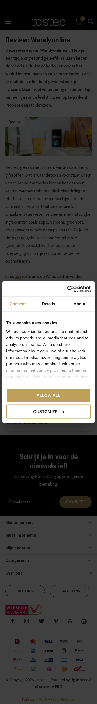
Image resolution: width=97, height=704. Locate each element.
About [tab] (79, 303)
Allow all (49, 395)
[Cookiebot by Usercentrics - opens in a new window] (68, 288)
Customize (45, 411)
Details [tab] (48, 303)
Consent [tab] (17, 303)
